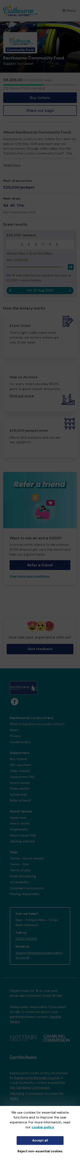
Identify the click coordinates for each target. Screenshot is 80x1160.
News (14, 730)
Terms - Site (19, 864)
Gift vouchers (20, 765)
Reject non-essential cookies (40, 1151)
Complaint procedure (26, 888)
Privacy (15, 736)
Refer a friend (20, 800)
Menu (71, 10)
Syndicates (18, 794)
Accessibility (19, 882)
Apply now (18, 817)
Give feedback (40, 649)
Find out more (22, 396)
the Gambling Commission (30, 1087)
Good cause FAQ (23, 835)
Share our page (40, 110)
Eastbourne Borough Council (37, 1078)
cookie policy (43, 1127)
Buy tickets (40, 97)
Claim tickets (20, 771)
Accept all (40, 1140)
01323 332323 (26, 939)
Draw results (19, 788)
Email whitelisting (23, 876)
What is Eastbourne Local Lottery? (37, 724)
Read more (12, 165)
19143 (14, 1098)
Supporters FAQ (22, 777)
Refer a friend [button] (40, 565)
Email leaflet (19, 829)
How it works (20, 782)
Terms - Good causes (27, 858)
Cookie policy (20, 742)
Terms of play (20, 870)
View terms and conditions (30, 576)
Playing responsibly (25, 894)
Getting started (22, 841)
